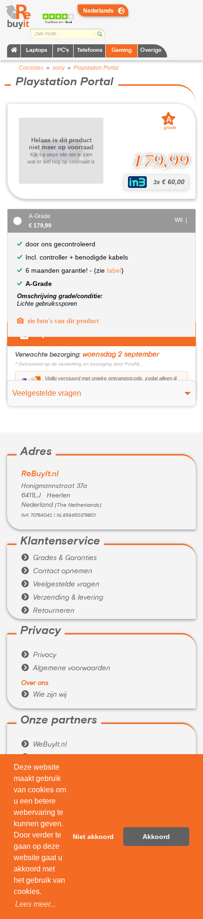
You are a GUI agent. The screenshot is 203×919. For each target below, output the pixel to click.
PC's (63, 50)
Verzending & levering (62, 597)
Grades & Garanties (59, 558)
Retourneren (48, 611)
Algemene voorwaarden (65, 668)
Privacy (38, 655)
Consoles (31, 68)
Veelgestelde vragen (60, 584)
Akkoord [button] (156, 836)
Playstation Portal (96, 68)
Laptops (36, 50)
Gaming (121, 50)
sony (58, 68)
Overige (150, 50)
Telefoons (89, 50)
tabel (114, 270)
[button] (35, 904)
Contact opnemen (57, 571)
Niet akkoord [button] (93, 836)
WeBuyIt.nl (44, 744)
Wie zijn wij (44, 694)
